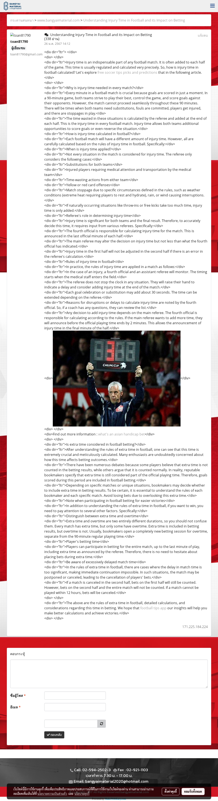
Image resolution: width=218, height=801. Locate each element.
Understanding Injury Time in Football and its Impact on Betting (134, 20)
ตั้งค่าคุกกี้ (171, 791)
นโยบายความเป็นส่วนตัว (52, 793)
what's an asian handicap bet (121, 434)
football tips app (153, 608)
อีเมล (15, 707)
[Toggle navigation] (212, 6)
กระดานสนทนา (22, 20)
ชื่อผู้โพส (18, 695)
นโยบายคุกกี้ (82, 793)
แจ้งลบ (203, 35)
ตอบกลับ (56, 735)
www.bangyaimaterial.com (58, 20)
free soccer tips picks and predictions (127, 72)
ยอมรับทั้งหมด (193, 791)
